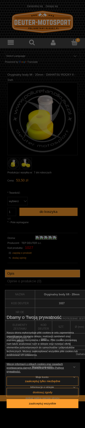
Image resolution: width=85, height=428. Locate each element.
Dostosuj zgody (42, 392)
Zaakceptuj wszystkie (42, 403)
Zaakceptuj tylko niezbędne (42, 381)
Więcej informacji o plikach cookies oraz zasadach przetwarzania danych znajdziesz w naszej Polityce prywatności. (35, 368)
